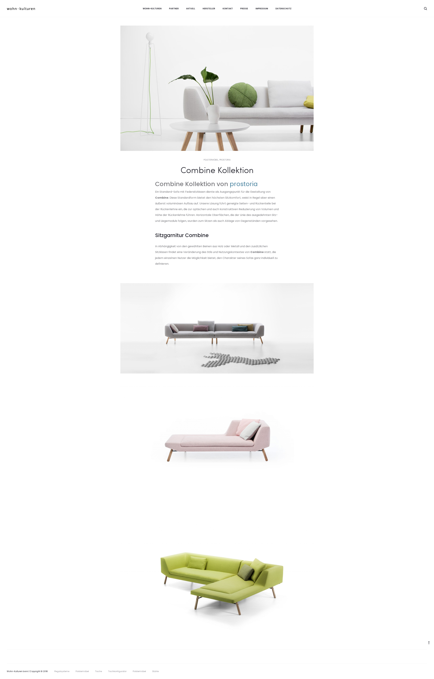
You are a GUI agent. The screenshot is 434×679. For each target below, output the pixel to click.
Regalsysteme (61, 671)
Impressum (261, 8)
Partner (174, 8)
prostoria (225, 159)
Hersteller (209, 8)
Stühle (155, 671)
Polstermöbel (211, 159)
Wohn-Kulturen (152, 8)
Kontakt (228, 8)
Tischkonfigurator (117, 671)
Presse (244, 8)
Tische (98, 671)
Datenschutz (283, 8)
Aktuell (190, 8)
